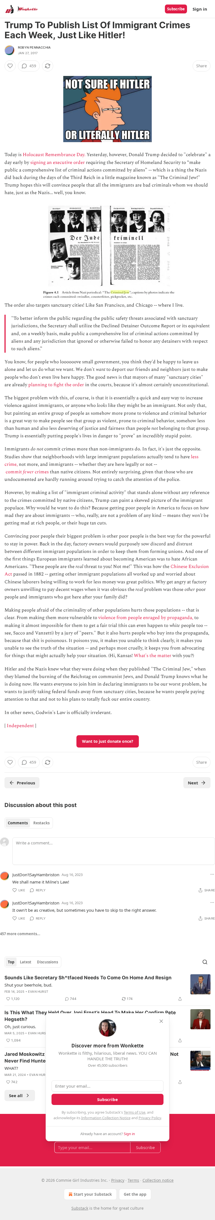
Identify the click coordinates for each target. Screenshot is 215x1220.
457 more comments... (20, 933)
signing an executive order (57, 162)
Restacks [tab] (41, 822)
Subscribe (176, 8)
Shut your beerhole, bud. (28, 985)
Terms (133, 1180)
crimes (41, 472)
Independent (20, 725)
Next (193, 783)
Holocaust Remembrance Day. (54, 154)
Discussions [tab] (47, 961)
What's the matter (152, 655)
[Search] (205, 962)
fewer (28, 472)
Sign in (200, 9)
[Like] (10, 65)
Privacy (117, 1180)
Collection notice (158, 1180)
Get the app (135, 1194)
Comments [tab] (18, 822)
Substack (79, 1208)
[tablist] (28, 823)
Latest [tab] (25, 961)
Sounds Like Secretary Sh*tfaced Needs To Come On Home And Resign (88, 977)
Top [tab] (11, 961)
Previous (26, 783)
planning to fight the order (56, 384)
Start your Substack (93, 1194)
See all (16, 1095)
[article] (107, 988)
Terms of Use (134, 1112)
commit (14, 472)
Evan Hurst (38, 992)
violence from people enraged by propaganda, (145, 617)
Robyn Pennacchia (34, 47)
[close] (161, 1021)
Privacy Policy (150, 1117)
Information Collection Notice (105, 1117)
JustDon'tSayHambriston (35, 874)
